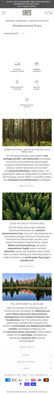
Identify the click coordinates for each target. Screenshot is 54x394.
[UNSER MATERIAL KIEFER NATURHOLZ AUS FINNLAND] (27, 132)
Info (26, 368)
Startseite (10, 21)
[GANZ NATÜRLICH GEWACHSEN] (27, 206)
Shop (26, 355)
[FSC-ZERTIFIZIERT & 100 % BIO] (27, 287)
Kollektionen (21, 21)
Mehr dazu (27, 186)
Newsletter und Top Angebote (26, 375)
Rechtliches (26, 362)
